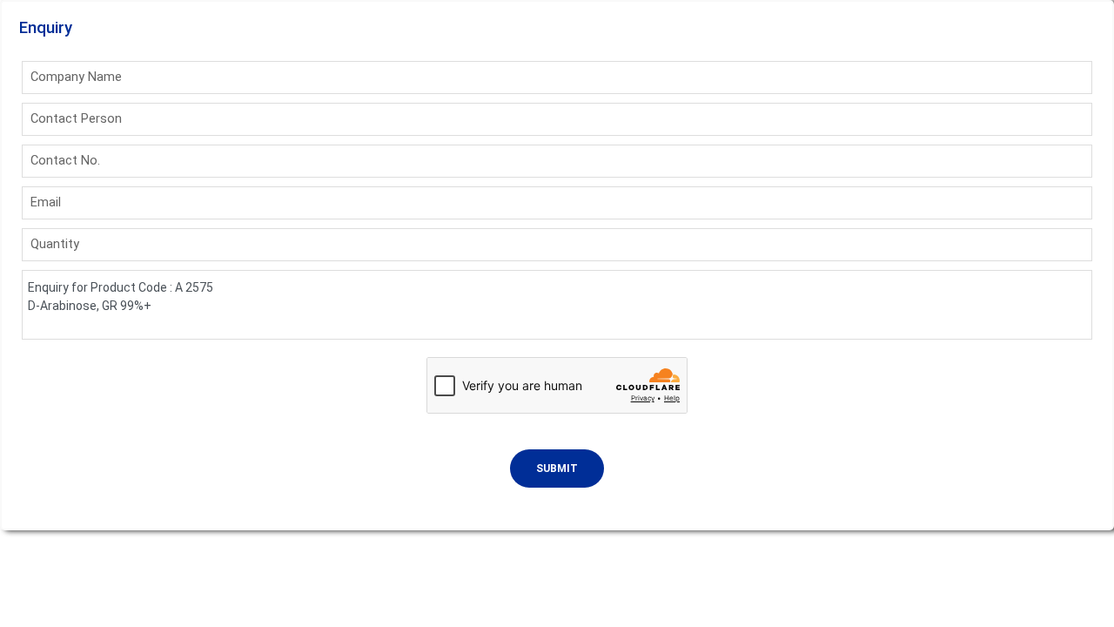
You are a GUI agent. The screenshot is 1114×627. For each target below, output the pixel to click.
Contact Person (76, 118)
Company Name (76, 76)
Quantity (54, 244)
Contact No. (65, 160)
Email (45, 202)
